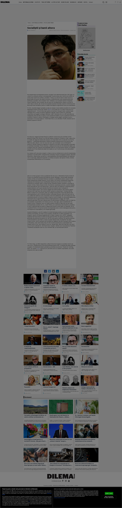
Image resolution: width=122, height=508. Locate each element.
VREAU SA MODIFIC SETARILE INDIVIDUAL (109, 497)
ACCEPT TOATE (109, 493)
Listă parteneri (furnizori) (59, 497)
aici (29, 501)
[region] (61, 497)
